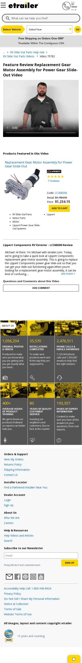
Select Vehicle (12, 29)
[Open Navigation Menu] (4, 4)
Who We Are (11, 518)
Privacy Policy (12, 593)
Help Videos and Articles (19, 535)
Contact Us (11, 475)
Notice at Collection (16, 604)
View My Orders (13, 459)
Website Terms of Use (18, 614)
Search (8, 540)
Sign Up (8, 505)
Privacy (7, 565)
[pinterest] (25, 577)
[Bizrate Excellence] (8, 636)
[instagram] (33, 577)
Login (7, 500)
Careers (9, 523)
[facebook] (17, 577)
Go (77, 29)
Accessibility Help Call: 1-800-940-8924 (27, 588)
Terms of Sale (12, 609)
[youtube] (41, 577)
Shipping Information (17, 469)
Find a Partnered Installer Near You (25, 487)
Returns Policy (13, 464)
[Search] (8, 18)
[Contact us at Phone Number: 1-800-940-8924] (66, 9)
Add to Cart (60, 208)
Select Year (35, 29)
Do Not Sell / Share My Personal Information (31, 599)
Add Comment (41, 288)
